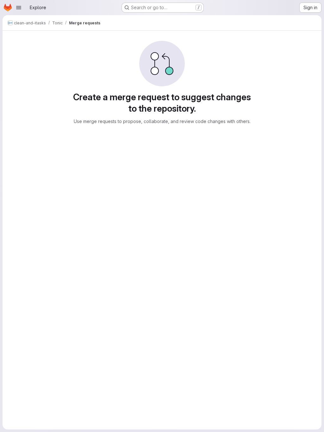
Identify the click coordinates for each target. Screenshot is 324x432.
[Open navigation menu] (19, 8)
